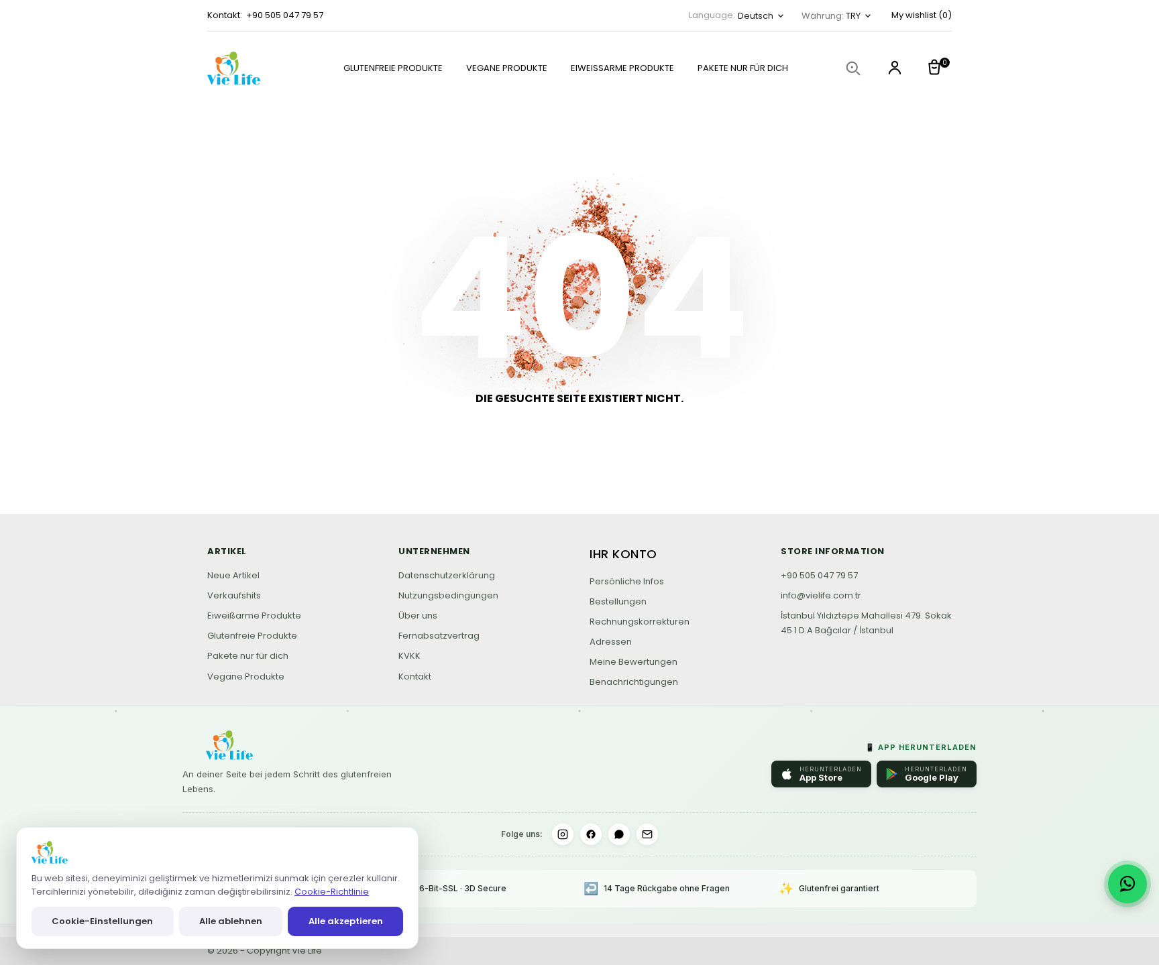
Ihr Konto (623, 553)
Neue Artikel (233, 575)
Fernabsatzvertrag (439, 635)
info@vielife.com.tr (821, 595)
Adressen (611, 641)
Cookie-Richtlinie (331, 891)
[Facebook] (591, 834)
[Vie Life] (247, 68)
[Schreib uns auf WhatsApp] (1127, 883)
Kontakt (414, 676)
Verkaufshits (234, 595)
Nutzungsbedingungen (448, 595)
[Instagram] (562, 834)
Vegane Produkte (245, 676)
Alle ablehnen (230, 921)
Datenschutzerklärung (446, 575)
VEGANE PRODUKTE (506, 68)
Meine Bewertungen (633, 661)
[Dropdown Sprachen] (894, 69)
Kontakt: (224, 15)
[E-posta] (647, 834)
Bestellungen (618, 601)
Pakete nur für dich (743, 68)
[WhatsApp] (619, 834)
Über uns (417, 615)
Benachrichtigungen (634, 682)
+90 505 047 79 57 (284, 15)
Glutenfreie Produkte (393, 68)
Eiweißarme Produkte (622, 68)
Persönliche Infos (627, 581)
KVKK (409, 655)
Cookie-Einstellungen (102, 921)
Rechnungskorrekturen (639, 621)
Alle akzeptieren (346, 921)
